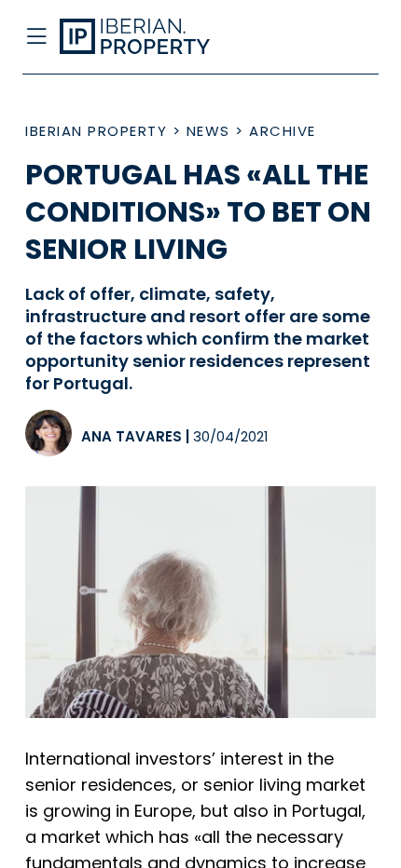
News (208, 131)
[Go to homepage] (160, 37)
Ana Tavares (131, 436)
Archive (282, 131)
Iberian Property (96, 131)
